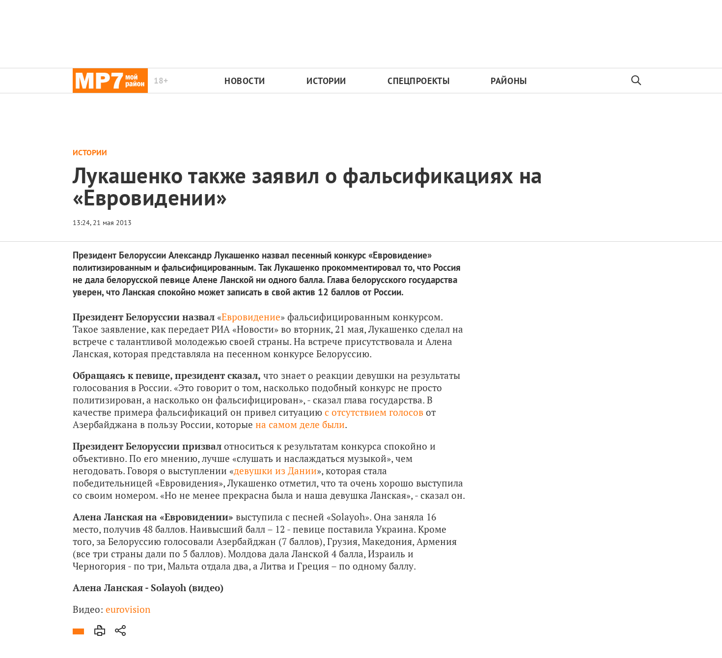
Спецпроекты (418, 80)
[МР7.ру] (110, 80)
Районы (509, 80)
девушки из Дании (275, 470)
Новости (244, 80)
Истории (326, 80)
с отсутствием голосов (374, 412)
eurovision (128, 609)
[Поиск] (636, 80)
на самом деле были (300, 424)
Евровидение (251, 317)
